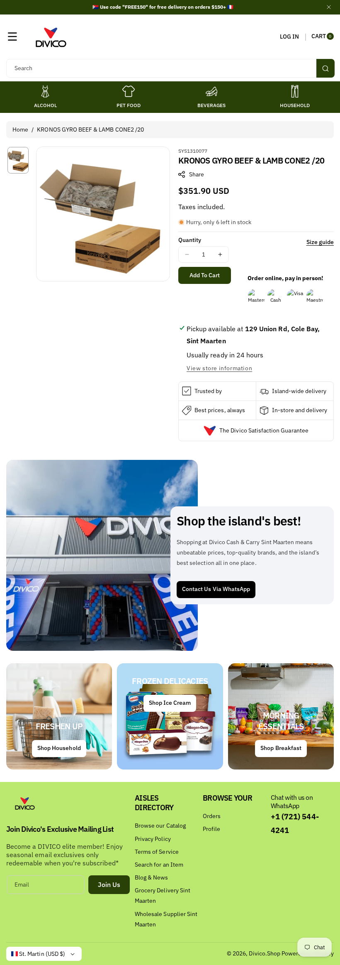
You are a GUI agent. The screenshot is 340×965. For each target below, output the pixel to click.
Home (20, 129)
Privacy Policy (153, 839)
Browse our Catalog (160, 825)
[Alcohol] (45, 91)
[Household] (294, 91)
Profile (211, 829)
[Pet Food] (128, 91)
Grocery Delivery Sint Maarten (162, 895)
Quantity (189, 240)
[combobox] (170, 68)
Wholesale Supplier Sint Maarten (166, 919)
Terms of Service (157, 851)
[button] (12, 36)
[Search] (325, 68)
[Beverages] (211, 91)
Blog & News (151, 877)
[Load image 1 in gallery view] (18, 160)
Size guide (320, 242)
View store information (219, 368)
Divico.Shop (264, 953)
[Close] (329, 7)
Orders (212, 816)
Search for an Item (159, 864)
